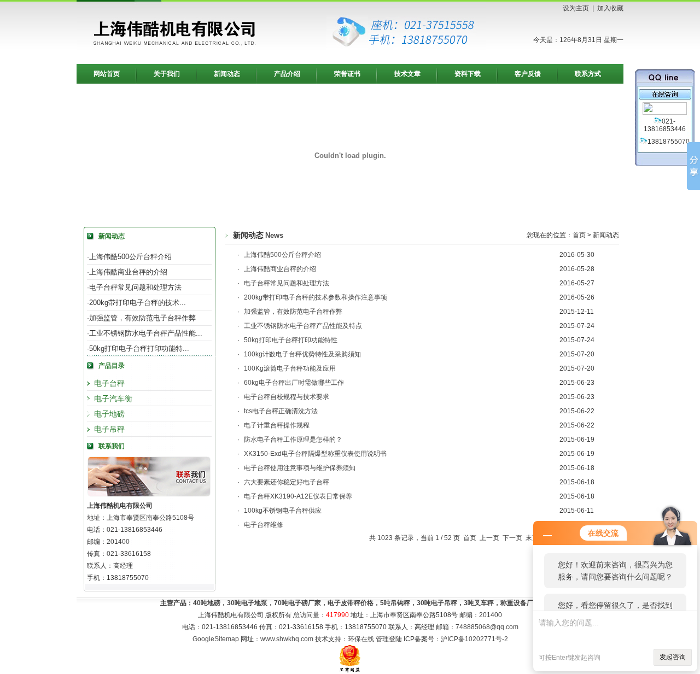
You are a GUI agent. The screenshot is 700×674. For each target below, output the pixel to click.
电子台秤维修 (263, 525)
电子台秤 (109, 383)
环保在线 (361, 639)
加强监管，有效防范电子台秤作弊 (142, 318)
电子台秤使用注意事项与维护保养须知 (299, 468)
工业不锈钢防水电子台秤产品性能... (145, 333)
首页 (579, 235)
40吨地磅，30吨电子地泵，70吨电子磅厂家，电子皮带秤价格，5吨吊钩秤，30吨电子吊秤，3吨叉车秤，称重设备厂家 (366, 603)
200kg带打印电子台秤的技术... (137, 302)
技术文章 (407, 74)
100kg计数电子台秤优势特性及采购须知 (302, 354)
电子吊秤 (109, 429)
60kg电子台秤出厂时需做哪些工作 (294, 382)
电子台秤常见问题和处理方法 (135, 287)
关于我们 (167, 74)
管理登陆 (389, 639)
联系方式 (588, 74)
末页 (532, 538)
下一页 (512, 538)
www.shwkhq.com (286, 639)
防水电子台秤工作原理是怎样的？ (293, 439)
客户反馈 (528, 74)
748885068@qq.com (487, 627)
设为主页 (576, 8)
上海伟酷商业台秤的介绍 (128, 272)
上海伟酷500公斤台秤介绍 (130, 257)
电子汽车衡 (113, 398)
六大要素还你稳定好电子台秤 (286, 482)
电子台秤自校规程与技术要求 (286, 397)
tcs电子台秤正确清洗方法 (281, 411)
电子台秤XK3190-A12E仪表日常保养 (298, 496)
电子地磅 (109, 413)
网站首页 (107, 74)
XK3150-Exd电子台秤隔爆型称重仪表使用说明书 (315, 454)
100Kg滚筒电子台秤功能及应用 (290, 368)
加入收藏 (610, 8)
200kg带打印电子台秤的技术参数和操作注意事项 (315, 297)
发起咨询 (673, 657)
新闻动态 (227, 74)
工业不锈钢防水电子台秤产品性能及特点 (303, 326)
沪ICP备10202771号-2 (474, 639)
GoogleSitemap (215, 639)
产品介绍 (287, 74)
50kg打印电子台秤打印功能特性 (290, 340)
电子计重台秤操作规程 (277, 425)
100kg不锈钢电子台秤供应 (283, 510)
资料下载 (467, 74)
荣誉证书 (347, 74)
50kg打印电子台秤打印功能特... (139, 348)
